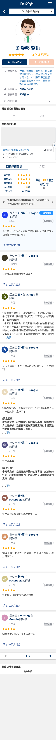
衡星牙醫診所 (43, 80)
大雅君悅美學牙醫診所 (31, 70)
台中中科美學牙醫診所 (38, 77)
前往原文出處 (13, 245)
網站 (49, 149)
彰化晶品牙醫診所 (28, 83)
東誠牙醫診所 (26, 80)
